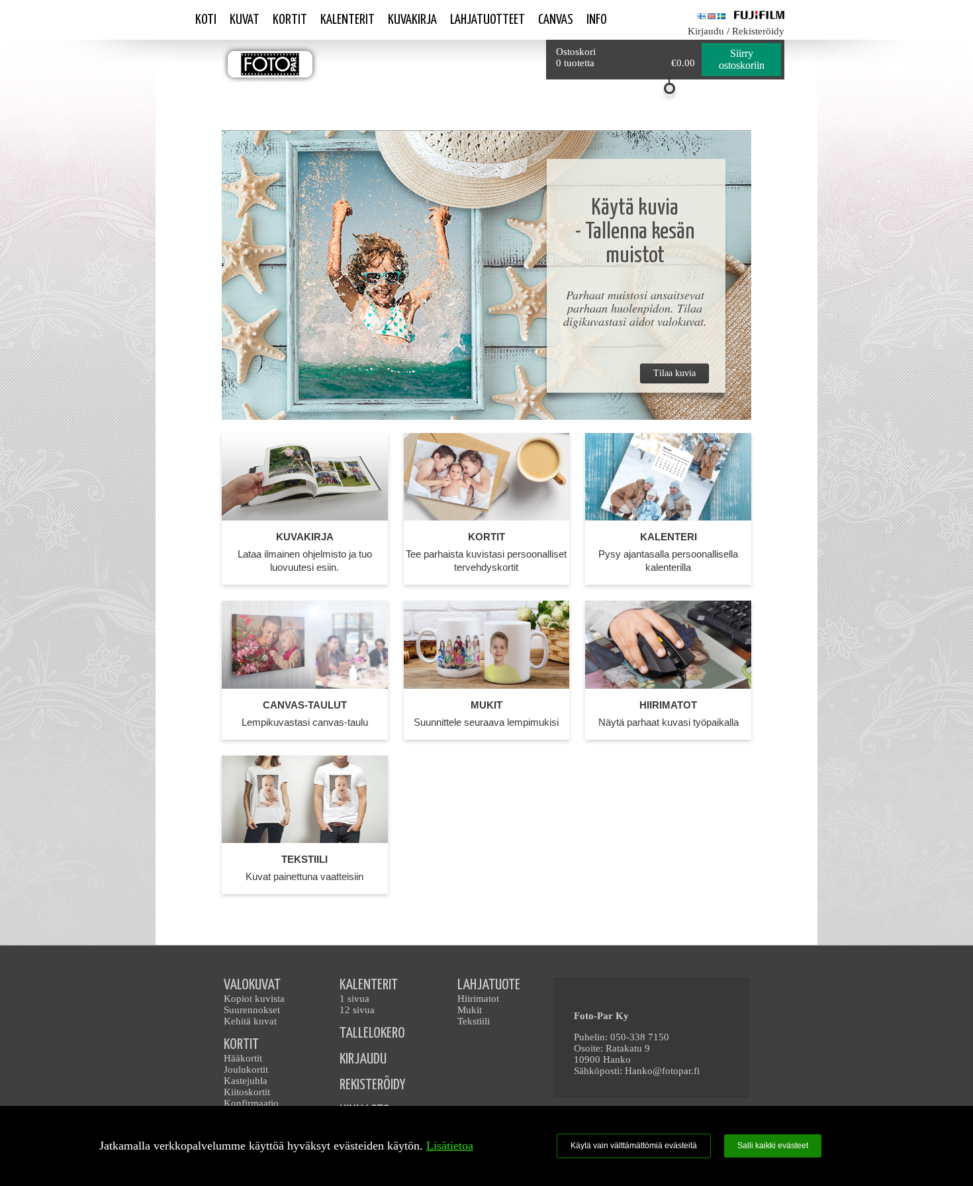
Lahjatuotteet (487, 19)
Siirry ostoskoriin (741, 59)
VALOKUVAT (252, 985)
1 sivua (354, 998)
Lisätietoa (449, 1145)
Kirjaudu (706, 31)
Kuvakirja (412, 19)
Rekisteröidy (758, 31)
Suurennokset (252, 1010)
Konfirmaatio (251, 1103)
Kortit (290, 19)
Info (596, 19)
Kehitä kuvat (250, 1021)
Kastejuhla (245, 1080)
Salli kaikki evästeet (772, 1145)
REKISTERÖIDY (372, 1085)
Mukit (469, 1010)
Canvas (555, 19)
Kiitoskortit (247, 1092)
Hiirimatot (478, 998)
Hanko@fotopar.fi (662, 1070)
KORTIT (241, 1044)
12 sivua (357, 1010)
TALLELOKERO (372, 1033)
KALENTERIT (369, 985)
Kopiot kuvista (254, 998)
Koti (205, 19)
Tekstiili (473, 1021)
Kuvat (244, 19)
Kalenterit (347, 19)
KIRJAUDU (363, 1059)
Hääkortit (243, 1058)
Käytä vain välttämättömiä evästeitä (634, 1145)
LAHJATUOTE (488, 985)
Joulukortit (246, 1069)
